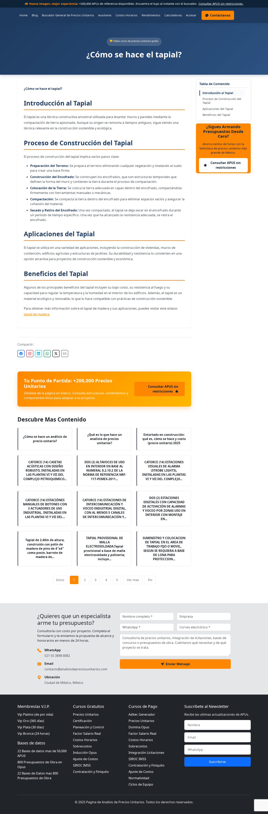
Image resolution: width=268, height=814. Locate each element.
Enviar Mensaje (178, 664)
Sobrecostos (82, 746)
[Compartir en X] (56, 353)
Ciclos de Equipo (141, 784)
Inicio (60, 580)
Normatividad (139, 778)
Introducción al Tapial (218, 93)
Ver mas (133, 580)
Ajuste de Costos (85, 759)
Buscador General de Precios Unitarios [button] (68, 15)
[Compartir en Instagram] (29, 353)
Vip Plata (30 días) (30, 727)
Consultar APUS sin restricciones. (221, 4)
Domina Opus (139, 727)
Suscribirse (217, 762)
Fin (150, 580)
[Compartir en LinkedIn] (38, 353)
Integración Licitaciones (146, 752)
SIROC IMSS (82, 765)
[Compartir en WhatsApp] (47, 353)
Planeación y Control (88, 727)
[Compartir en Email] (64, 353)
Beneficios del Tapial (216, 115)
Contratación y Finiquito (91, 771)
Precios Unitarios (86, 714)
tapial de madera (36, 314)
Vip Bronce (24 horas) (33, 733)
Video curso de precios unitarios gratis (135, 41)
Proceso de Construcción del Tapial (222, 101)
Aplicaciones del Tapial (218, 109)
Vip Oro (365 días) (30, 721)
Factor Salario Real (87, 733)
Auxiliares (104, 15)
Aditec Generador (142, 714)
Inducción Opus (85, 752)
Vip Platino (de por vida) (35, 714)
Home (23, 15)
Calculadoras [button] (173, 15)
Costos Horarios (126, 15)
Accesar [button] (191, 15)
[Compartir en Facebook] (21, 353)
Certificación (82, 721)
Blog (35, 15)
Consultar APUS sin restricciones (163, 388)
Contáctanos (220, 15)
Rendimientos (151, 15)
